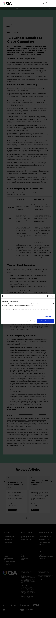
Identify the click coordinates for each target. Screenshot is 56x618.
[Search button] (44, 3)
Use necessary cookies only (28, 320)
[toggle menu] (52, 3)
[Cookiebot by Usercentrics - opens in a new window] (48, 296)
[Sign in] (49, 3)
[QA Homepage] (7, 3)
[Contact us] (46, 3)
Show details (48, 316)
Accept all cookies (45, 320)
